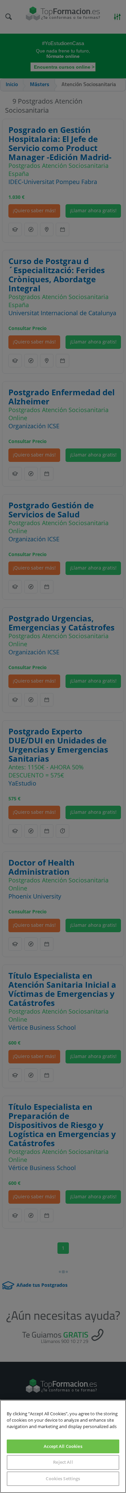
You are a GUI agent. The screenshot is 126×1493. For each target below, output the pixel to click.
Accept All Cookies (63, 1446)
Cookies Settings (63, 1479)
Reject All (63, 1462)
